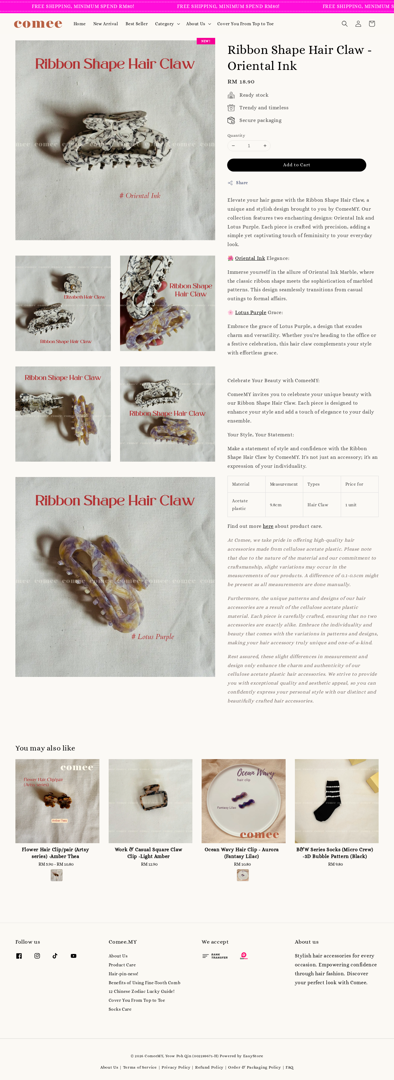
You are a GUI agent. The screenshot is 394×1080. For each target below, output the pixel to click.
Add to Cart (297, 165)
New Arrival (105, 23)
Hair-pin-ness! (124, 973)
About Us (195, 23)
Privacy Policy (176, 1067)
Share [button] (242, 182)
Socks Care (120, 1009)
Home (80, 23)
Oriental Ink (250, 258)
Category (164, 23)
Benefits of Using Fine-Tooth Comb (145, 982)
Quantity (236, 135)
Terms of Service (140, 1067)
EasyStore (253, 1056)
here (268, 526)
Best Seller (137, 23)
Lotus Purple (250, 312)
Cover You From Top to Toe (245, 23)
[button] (345, 23)
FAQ (290, 1067)
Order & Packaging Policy (254, 1067)
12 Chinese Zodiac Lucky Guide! (142, 991)
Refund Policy (209, 1067)
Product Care (122, 964)
